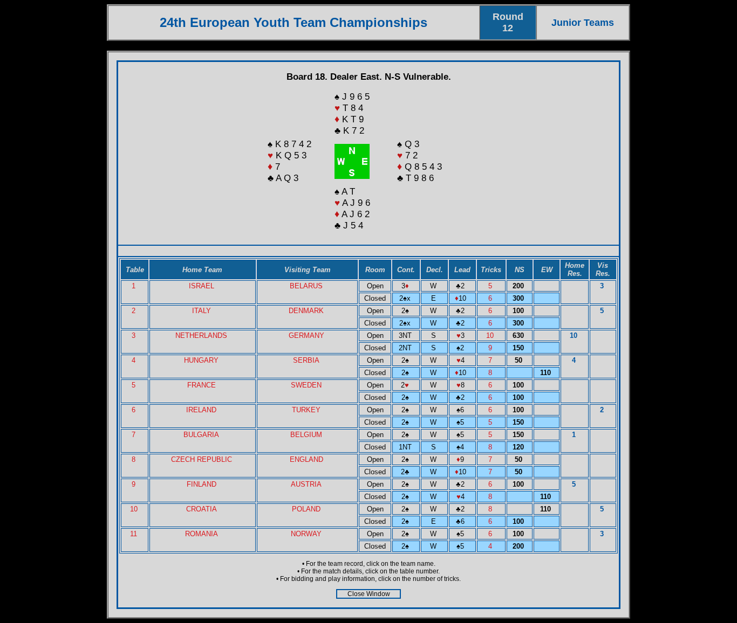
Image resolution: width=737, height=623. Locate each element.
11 (134, 534)
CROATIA (201, 509)
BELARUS (306, 286)
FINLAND (201, 484)
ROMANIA (201, 534)
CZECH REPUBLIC (201, 459)
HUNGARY (201, 360)
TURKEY (306, 410)
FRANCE (201, 385)
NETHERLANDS (201, 335)
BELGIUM (306, 435)
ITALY (201, 311)
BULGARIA (201, 435)
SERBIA (306, 360)
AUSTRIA (306, 484)
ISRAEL (201, 286)
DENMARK (306, 311)
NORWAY (306, 534)
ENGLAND (306, 459)
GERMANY (306, 335)
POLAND (306, 509)
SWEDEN (306, 385)
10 (491, 335)
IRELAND (201, 410)
